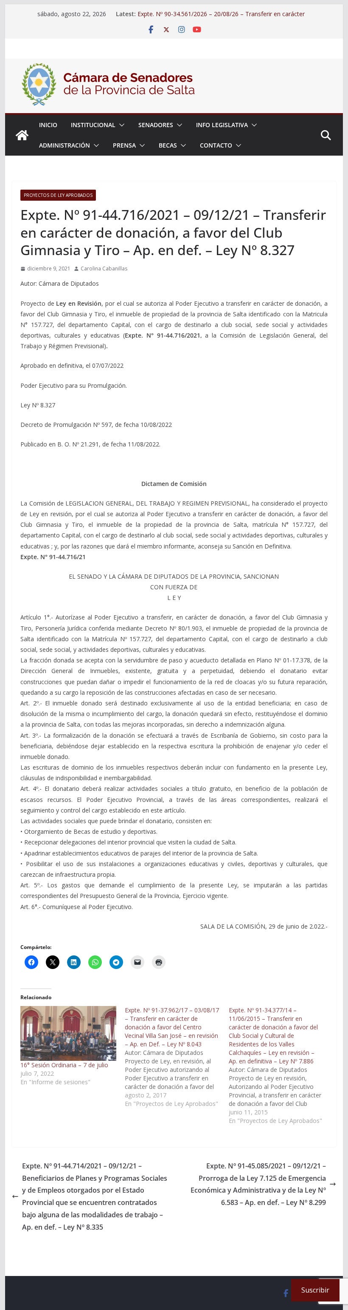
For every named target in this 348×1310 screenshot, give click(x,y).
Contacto (216, 145)
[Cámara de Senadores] (22, 135)
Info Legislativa (222, 125)
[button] (120, 125)
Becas (168, 145)
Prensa (124, 145)
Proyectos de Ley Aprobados (58, 195)
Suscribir (315, 1290)
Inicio (48, 125)
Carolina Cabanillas (104, 268)
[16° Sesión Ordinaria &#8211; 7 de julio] (68, 1033)
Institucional (93, 125)
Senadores (155, 125)
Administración (64, 145)
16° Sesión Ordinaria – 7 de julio (64, 1065)
